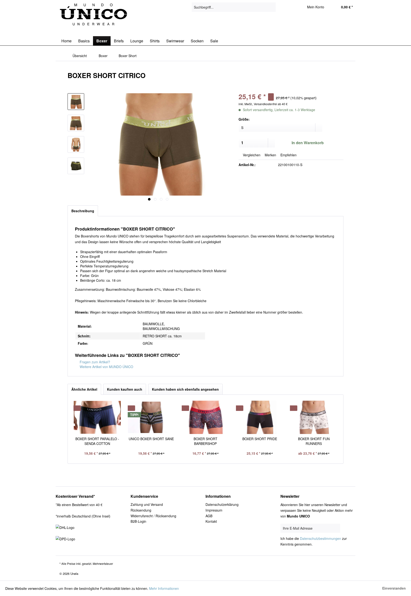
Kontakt (211, 521)
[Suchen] (271, 7)
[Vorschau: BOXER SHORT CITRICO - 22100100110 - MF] (76, 144)
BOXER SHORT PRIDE (259, 438)
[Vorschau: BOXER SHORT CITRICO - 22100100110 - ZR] (76, 123)
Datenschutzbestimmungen (320, 538)
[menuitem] (234, 7)
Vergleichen (251, 155)
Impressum (214, 510)
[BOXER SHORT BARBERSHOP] (205, 417)
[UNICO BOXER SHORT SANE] (151, 417)
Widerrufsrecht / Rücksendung (153, 515)
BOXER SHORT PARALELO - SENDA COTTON (97, 441)
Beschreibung (82, 210)
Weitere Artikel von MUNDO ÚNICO (106, 366)
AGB (209, 515)
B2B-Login (138, 521)
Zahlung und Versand (147, 504)
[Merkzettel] (292, 7)
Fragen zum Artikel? (94, 362)
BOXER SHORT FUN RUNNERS (314, 441)
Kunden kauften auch (124, 389)
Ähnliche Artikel (84, 389)
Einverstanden (394, 588)
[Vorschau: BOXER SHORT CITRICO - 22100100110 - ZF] (76, 101)
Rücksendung (141, 510)
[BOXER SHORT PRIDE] (259, 417)
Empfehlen (288, 155)
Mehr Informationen (164, 588)
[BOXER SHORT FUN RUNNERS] (313, 417)
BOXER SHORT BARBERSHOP (205, 441)
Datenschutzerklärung (222, 504)
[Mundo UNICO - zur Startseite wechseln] (94, 15)
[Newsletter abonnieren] (347, 528)
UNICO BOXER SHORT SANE (151, 438)
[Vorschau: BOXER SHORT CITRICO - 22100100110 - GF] (76, 166)
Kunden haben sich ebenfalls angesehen (185, 389)
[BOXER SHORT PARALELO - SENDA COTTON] (97, 417)
